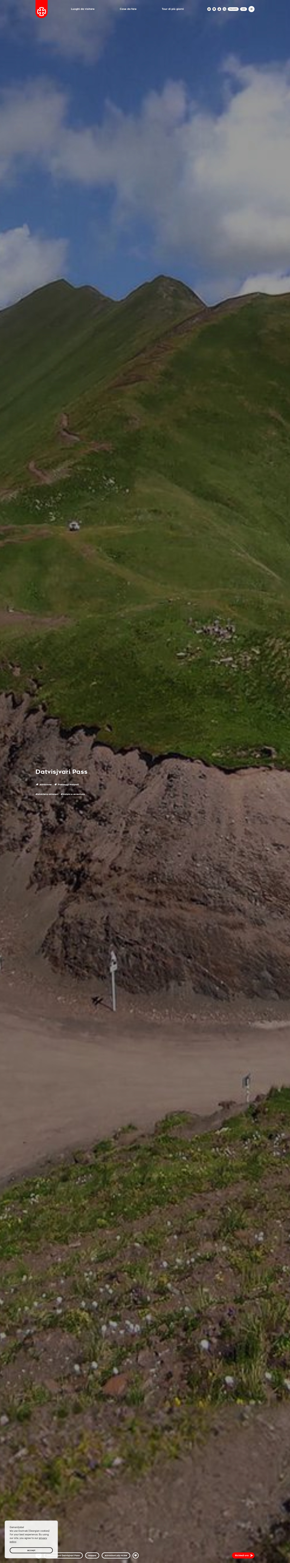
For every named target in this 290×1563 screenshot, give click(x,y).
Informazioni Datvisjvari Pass (63, 1555)
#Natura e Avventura (73, 794)
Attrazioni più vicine (116, 1555)
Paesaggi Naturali (68, 784)
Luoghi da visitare (83, 9)
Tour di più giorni (173, 9)
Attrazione (45, 784)
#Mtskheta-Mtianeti (46, 794)
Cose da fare (128, 9)
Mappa (92, 1555)
